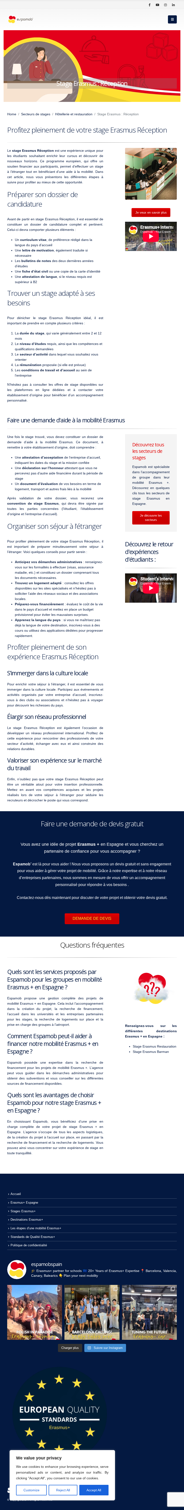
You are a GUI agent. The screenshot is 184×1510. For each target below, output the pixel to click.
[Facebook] (149, 4)
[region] (62, 1475)
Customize (31, 1490)
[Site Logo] (20, 19)
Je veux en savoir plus (151, 212)
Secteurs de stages (35, 114)
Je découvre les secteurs (151, 518)
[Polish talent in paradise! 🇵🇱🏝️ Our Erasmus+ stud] (34, 1312)
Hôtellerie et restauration (73, 114)
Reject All (63, 1490)
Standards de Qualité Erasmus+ (33, 1237)
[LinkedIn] (173, 4)
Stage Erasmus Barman (151, 1052)
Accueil (16, 1194)
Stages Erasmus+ (23, 1211)
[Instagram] (165, 4)
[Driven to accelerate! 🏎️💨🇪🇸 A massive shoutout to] (149, 1312)
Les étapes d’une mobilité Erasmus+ (36, 1228)
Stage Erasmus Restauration (154, 1046)
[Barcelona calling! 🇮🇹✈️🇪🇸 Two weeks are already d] (91, 1312)
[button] (172, 19)
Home (11, 114)
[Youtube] (157, 4)
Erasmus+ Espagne (24, 1202)
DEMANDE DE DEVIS (92, 918)
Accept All (93, 1490)
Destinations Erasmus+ (27, 1219)
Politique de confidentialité (29, 1245)
